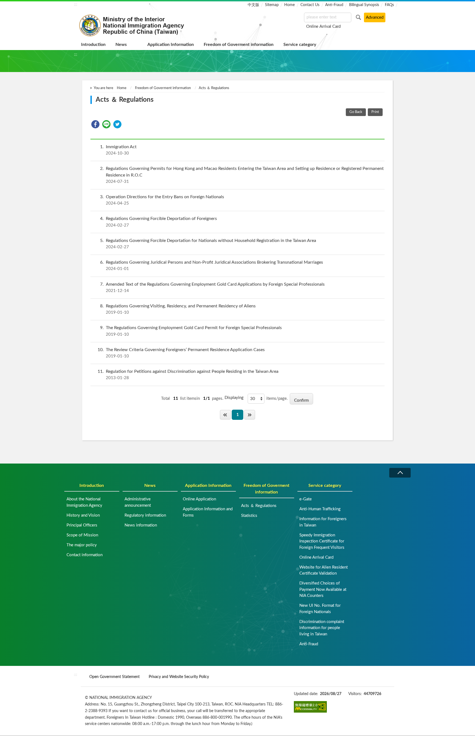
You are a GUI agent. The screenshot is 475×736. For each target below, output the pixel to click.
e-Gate (305, 499)
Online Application (199, 499)
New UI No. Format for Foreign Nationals (320, 608)
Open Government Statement (114, 677)
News (121, 44)
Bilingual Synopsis (364, 5)
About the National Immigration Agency (84, 502)
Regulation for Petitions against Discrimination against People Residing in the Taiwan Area (188, 374)
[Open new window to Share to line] (106, 124)
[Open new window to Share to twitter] (117, 124)
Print (375, 112)
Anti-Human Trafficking (320, 509)
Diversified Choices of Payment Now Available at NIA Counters (322, 589)
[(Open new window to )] (310, 707)
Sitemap (272, 5)
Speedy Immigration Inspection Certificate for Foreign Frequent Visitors (321, 541)
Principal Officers (82, 525)
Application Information (170, 44)
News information (141, 525)
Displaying (234, 398)
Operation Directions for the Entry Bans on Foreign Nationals (162, 200)
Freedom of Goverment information (239, 44)
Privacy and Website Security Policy (179, 677)
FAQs (389, 5)
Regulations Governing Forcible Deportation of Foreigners (158, 221)
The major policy (82, 545)
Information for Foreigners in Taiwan (323, 522)
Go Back (355, 112)
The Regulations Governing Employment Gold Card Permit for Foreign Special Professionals (191, 331)
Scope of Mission (82, 535)
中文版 (253, 5)
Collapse (400, 473)
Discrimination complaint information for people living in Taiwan (321, 628)
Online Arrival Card (323, 26)
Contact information (85, 555)
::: (75, 4)
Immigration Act (118, 150)
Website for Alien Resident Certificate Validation (323, 570)
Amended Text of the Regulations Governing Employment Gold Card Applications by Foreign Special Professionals (212, 287)
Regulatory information (145, 515)
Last (249, 415)
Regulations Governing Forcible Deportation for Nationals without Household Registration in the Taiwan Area (208, 243)
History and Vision (83, 515)
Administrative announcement (138, 502)
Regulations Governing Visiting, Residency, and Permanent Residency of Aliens (178, 309)
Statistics (249, 516)
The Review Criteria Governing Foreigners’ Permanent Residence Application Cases (181, 353)
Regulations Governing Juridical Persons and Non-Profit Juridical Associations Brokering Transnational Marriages (211, 265)
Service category (299, 44)
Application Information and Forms (208, 512)
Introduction (93, 44)
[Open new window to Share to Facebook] (95, 124)
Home (289, 5)
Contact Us (309, 5)
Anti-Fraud (334, 5)
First (225, 415)
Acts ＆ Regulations (259, 506)
